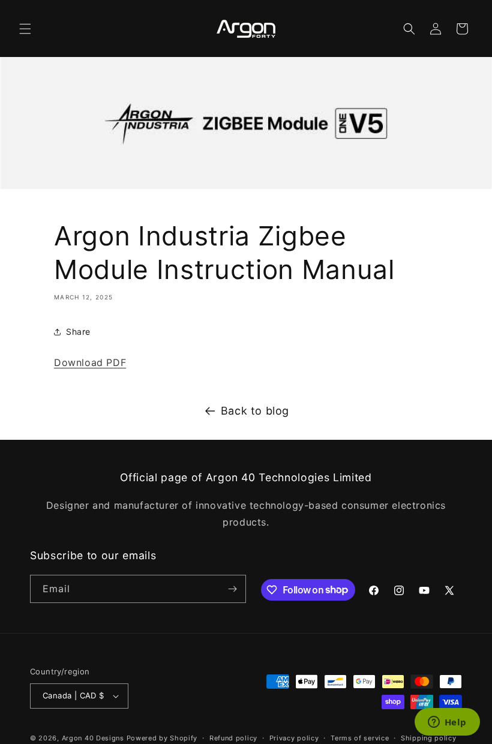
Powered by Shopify (162, 738)
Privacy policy (294, 738)
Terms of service (360, 738)
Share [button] (78, 331)
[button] (25, 29)
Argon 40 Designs (93, 738)
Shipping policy (429, 738)
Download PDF (90, 362)
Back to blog (255, 410)
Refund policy (233, 738)
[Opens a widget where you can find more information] (447, 723)
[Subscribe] (232, 589)
